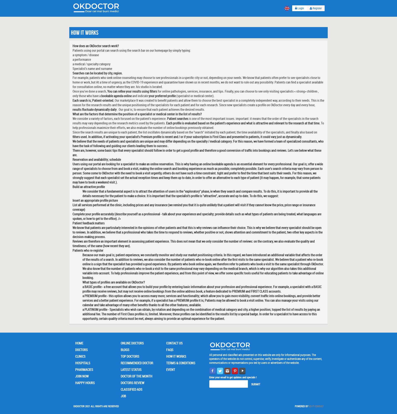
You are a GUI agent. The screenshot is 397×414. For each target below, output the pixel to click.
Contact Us (174, 343)
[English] (287, 8)
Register (317, 8)
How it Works (176, 356)
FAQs (169, 349)
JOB (123, 396)
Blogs (125, 349)
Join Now (82, 376)
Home (79, 343)
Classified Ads (131, 389)
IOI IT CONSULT (316, 406)
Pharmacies (84, 369)
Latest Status (131, 369)
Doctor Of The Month (136, 376)
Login (300, 8)
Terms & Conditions (180, 363)
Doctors (81, 349)
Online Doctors (132, 343)
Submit (255, 384)
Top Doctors (130, 356)
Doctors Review (132, 383)
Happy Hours (85, 383)
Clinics (80, 356)
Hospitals (82, 363)
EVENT (170, 369)
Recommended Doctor (137, 363)
